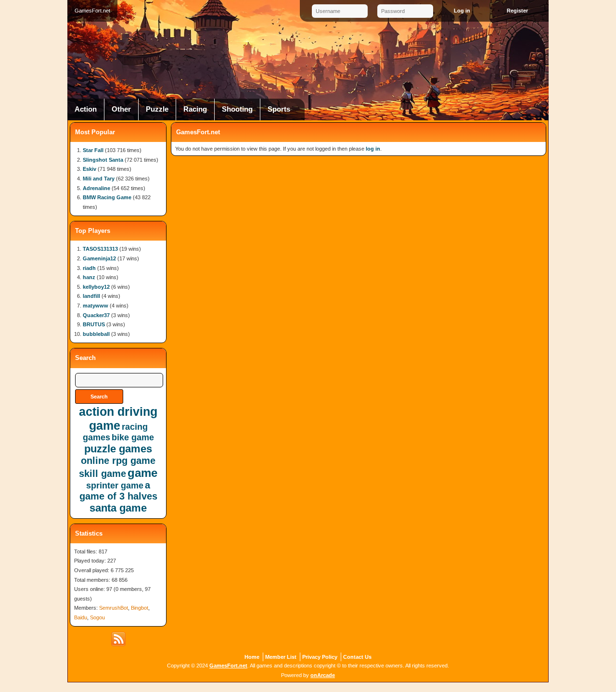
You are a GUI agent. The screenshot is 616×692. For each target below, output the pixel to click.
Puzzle (157, 109)
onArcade (322, 675)
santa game (118, 508)
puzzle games (118, 449)
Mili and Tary (99, 178)
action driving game (118, 418)
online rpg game (118, 460)
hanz (89, 277)
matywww (95, 305)
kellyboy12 (96, 287)
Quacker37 (96, 315)
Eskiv (89, 169)
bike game (133, 437)
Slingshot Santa (103, 160)
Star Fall (93, 150)
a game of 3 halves (118, 490)
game (142, 472)
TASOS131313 (100, 249)
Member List (280, 657)
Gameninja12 (99, 258)
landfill (91, 296)
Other (121, 109)
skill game (102, 473)
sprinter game (114, 485)
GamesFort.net (228, 665)
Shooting (237, 109)
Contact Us (357, 657)
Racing (195, 109)
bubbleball (96, 334)
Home (251, 657)
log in (373, 149)
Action (86, 109)
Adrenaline (96, 188)
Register (517, 10)
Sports (279, 109)
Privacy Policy (319, 657)
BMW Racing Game (107, 197)
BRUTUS (94, 324)
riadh (89, 268)
